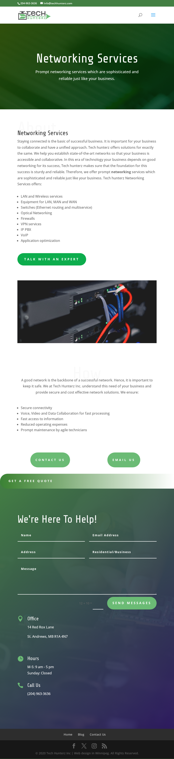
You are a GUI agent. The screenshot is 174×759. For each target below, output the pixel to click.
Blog (81, 734)
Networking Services (42, 133)
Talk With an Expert (51, 259)
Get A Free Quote (30, 481)
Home (68, 734)
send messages (131, 603)
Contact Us (50, 460)
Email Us (123, 460)
